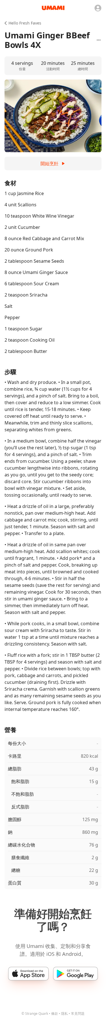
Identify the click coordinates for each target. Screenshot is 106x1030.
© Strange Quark (34, 1013)
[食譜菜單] (98, 40)
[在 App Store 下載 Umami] (28, 973)
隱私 (64, 1013)
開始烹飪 (49, 163)
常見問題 (78, 1013)
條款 (54, 1013)
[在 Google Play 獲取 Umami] (75, 973)
